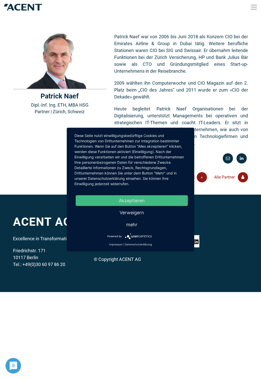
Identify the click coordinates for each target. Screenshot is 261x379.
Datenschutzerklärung (138, 244)
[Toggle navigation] (254, 7)
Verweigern (132, 212)
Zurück (192, 177)
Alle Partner (225, 177)
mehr (131, 224)
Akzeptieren (132, 200)
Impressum (116, 244)
